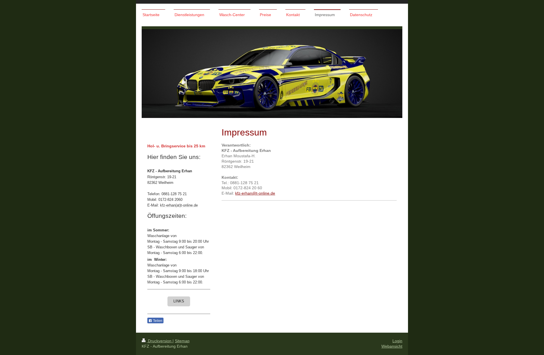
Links (178, 301)
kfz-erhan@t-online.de (255, 193)
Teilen (157, 321)
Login (397, 341)
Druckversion (160, 341)
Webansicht (391, 346)
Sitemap (182, 341)
